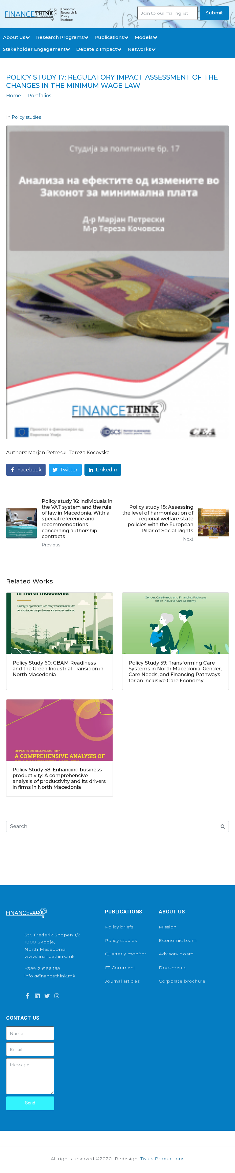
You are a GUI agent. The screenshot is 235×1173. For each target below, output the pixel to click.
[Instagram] (57, 995)
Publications (109, 37)
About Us (14, 37)
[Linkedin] (37, 995)
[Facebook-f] (27, 995)
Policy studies (26, 117)
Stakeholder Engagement (34, 49)
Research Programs (60, 37)
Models (144, 37)
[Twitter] (47, 995)
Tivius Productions (162, 1158)
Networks (139, 49)
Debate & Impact (96, 49)
